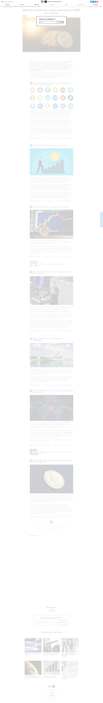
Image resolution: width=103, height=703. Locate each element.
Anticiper (7, 4)
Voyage (38, 6)
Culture (14, 6)
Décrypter (37, 4)
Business (10, 6)
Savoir (51, 4)
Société (32, 6)
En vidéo (96, 6)
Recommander (81, 4)
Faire (66, 4)
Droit (18, 6)
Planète (21, 6)
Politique (25, 6)
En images (90, 6)
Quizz (101, 6)
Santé (29, 6)
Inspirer (22, 4)
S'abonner (61, 22)
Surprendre (95, 4)
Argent (6, 6)
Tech (35, 6)
